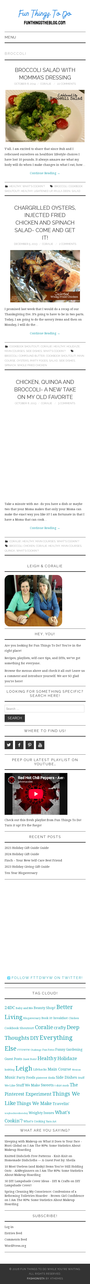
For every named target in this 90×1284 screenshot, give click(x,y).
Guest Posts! (30, 1059)
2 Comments (67, 243)
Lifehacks (40, 1069)
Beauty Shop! (44, 1008)
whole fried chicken (32, 365)
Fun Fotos (48, 1049)
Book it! (47, 1018)
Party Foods (39, 360)
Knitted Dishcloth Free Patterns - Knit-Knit (36, 1156)
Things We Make (34, 1103)
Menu (10, 37)
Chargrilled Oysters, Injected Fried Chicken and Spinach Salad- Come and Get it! (45, 223)
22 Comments (66, 83)
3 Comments (66, 403)
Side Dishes (34, 351)
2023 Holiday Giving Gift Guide (27, 866)
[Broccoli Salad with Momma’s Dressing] (45, 116)
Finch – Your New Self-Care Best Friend (33, 860)
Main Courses (15, 351)
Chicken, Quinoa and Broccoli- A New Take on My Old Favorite (45, 389)
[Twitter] (9, 745)
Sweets (47, 1085)
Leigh (23, 1068)
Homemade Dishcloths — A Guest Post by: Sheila (40, 1160)
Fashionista (36, 1278)
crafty (60, 1027)
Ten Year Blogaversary (21, 873)
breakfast (60, 1018)
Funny (60, 1049)
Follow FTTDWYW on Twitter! (46, 978)
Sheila (51, 1077)
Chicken (29, 545)
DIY (34, 1038)
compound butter (32, 355)
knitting (10, 1069)
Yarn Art (51, 1121)
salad (76, 191)
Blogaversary (32, 1018)
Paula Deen (62, 191)
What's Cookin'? (33, 186)
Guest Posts (13, 1059)
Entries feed (13, 1233)
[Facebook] (19, 745)
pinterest (41, 1077)
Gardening (74, 1049)
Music (10, 1077)
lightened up (43, 191)
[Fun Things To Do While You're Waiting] (45, 17)
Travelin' (61, 1103)
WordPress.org (15, 1245)
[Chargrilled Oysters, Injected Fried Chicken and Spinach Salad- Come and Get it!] (45, 276)
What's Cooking (34, 1121)
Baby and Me (24, 1008)
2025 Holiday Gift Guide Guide (27, 848)
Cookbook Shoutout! (24, 346)
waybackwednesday (16, 1113)
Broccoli (60, 186)
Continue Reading (45, 173)
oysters (23, 360)
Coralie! (46, 346)
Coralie (45, 83)
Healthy (15, 186)
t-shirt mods (62, 1085)
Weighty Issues (41, 1113)
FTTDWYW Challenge (29, 1049)
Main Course (59, 1069)
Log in (9, 1227)
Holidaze (73, 346)
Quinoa (10, 550)
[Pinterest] (30, 745)
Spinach (10, 365)
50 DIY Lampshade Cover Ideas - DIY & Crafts (37, 1181)
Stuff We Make (28, 1085)
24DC (10, 1007)
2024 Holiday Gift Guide (22, 854)
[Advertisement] (45, 454)
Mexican (76, 1069)
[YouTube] (40, 745)
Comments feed (16, 1239)
